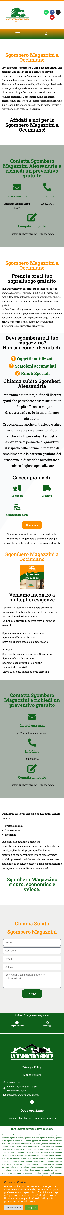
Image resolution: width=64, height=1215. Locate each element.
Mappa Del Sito (32, 1074)
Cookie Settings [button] (13, 1207)
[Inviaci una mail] (17, 187)
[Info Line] (47, 187)
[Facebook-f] (52, 12)
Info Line (47, 196)
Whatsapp (47, 1026)
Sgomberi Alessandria (15, 607)
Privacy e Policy (32, 1067)
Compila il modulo (32, 226)
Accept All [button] (31, 1207)
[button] (17, 34)
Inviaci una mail (16, 196)
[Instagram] (58, 12)
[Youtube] (52, 17)
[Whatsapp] (46, 12)
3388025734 (38, 292)
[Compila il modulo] (32, 217)
